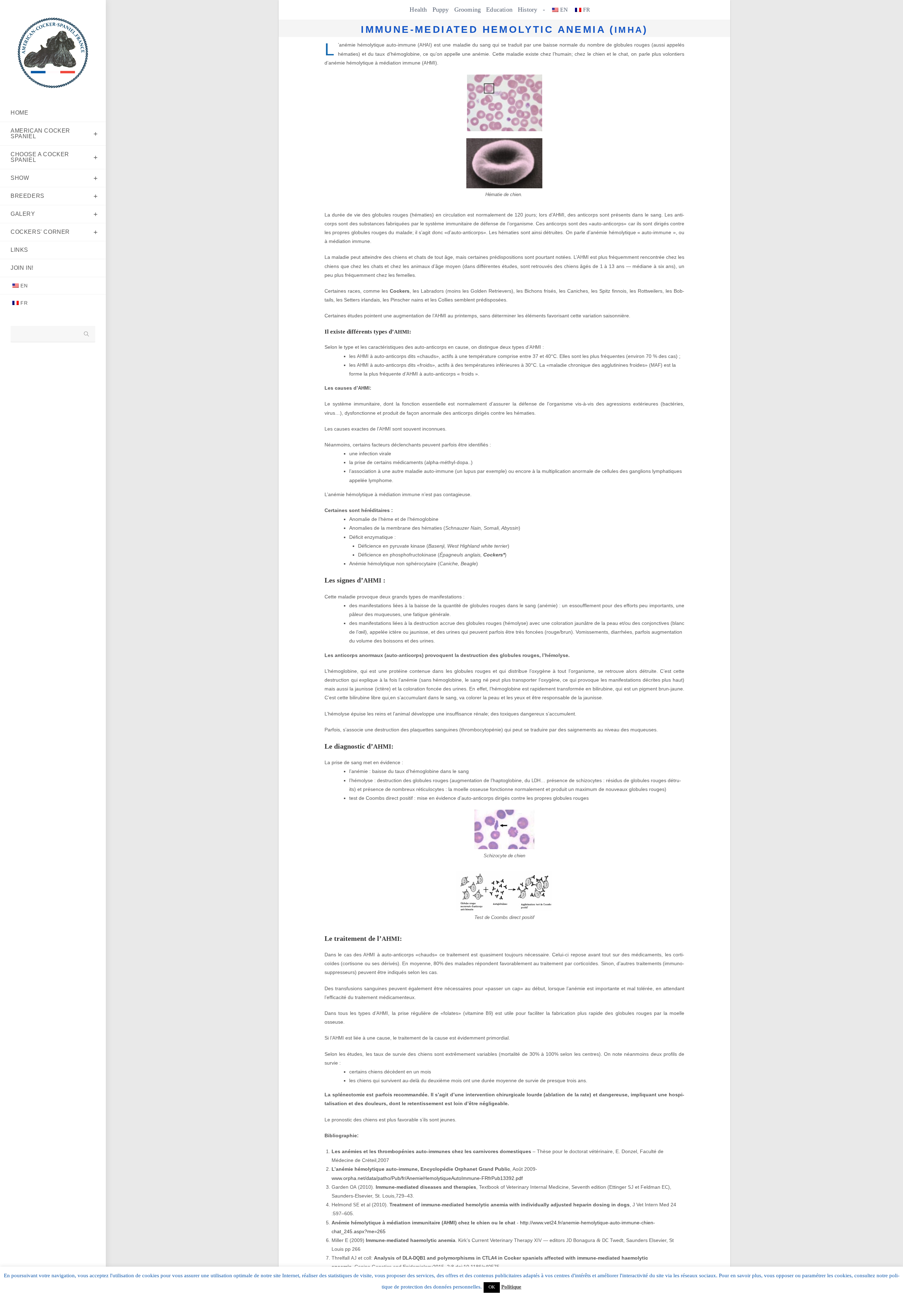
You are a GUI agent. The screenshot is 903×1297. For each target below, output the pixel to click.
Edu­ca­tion (499, 9)
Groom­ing (467, 9)
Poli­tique (511, 1287)
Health (418, 9)
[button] (492, 1287)
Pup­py (440, 9)
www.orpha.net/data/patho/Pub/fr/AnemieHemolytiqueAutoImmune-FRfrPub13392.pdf (427, 1178)
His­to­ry (527, 9)
